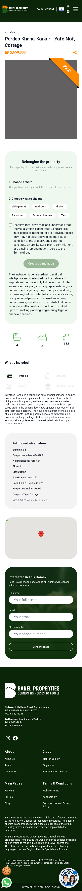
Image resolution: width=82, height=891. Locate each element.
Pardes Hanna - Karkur (55, 771)
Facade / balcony (42, 215)
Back (11, 32)
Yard (63, 215)
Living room (19, 206)
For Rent (9, 790)
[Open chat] (69, 878)
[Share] (75, 52)
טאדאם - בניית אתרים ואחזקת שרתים (41, 887)
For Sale (9, 797)
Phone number (17, 627)
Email (12, 610)
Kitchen (60, 206)
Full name (14, 593)
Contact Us (11, 771)
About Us (10, 759)
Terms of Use (22, 252)
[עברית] (61, 9)
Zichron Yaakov (51, 759)
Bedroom (40, 206)
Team (8, 765)
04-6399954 (47, 9)
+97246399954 (12, 863)
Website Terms (51, 790)
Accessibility (50, 797)
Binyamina (48, 765)
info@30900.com (23, 866)
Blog (7, 803)
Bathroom (17, 215)
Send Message (41, 646)
